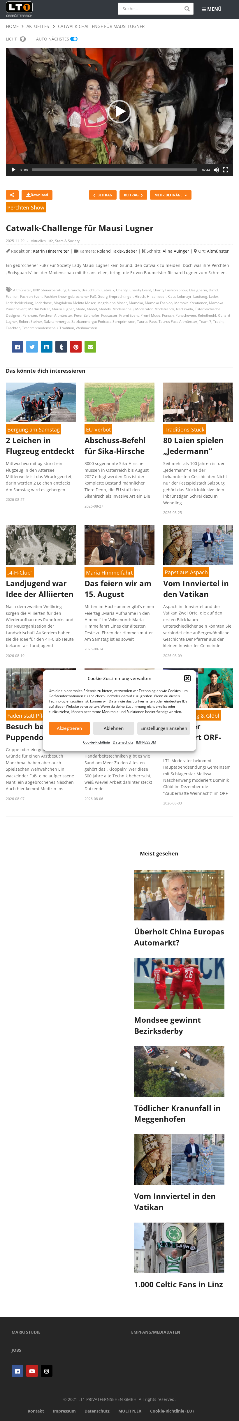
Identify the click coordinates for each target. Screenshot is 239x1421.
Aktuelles (38, 240)
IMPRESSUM (146, 742)
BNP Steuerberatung (49, 290)
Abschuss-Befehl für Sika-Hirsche (115, 446)
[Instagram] (46, 1371)
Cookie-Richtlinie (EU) (172, 1411)
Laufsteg (200, 296)
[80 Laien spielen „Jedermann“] (198, 402)
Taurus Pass (147, 321)
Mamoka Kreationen (190, 302)
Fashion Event (31, 296)
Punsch (168, 315)
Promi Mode (150, 315)
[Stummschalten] (216, 170)
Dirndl (214, 290)
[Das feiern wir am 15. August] (119, 545)
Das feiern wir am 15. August (118, 589)
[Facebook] (17, 1371)
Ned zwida (184, 309)
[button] (187, 678)
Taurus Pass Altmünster (178, 321)
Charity (122, 290)
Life (50, 240)
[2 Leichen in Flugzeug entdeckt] (41, 402)
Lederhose (43, 302)
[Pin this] (76, 347)
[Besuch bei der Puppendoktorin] (41, 688)
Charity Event (140, 290)
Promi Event (129, 315)
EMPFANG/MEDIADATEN (155, 1332)
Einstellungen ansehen (163, 728)
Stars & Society (67, 240)
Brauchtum (91, 290)
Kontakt (36, 1411)
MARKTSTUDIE (26, 1332)
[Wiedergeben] (13, 170)
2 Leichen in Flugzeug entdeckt (40, 446)
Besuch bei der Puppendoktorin (36, 732)
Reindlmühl (207, 315)
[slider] (114, 169)
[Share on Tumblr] (61, 347)
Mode (80, 309)
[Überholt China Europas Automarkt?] (179, 895)
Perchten (29, 315)
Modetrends (164, 309)
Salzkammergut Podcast (91, 321)
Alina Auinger (176, 251)
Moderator (144, 309)
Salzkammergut (57, 321)
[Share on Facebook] (17, 347)
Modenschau (123, 309)
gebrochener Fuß (82, 296)
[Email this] (90, 347)
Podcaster (109, 315)
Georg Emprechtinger (115, 296)
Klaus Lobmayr (179, 296)
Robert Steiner (30, 321)
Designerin (198, 290)
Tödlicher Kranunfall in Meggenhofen (177, 1113)
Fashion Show (55, 296)
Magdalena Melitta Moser (75, 302)
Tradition (66, 327)
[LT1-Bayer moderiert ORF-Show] (198, 688)
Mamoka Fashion (159, 302)
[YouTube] (32, 1371)
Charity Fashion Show (170, 290)
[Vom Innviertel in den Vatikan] (198, 545)
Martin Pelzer (39, 309)
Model (92, 309)
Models (105, 309)
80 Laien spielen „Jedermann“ (193, 446)
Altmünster (218, 251)
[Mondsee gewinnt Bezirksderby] (179, 983)
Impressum (64, 1411)
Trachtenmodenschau (40, 327)
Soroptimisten (124, 321)
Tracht (218, 321)
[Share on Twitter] (32, 347)
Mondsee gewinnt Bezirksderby (167, 1025)
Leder (213, 296)
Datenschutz (123, 742)
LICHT (11, 39)
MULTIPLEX (129, 1411)
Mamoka (136, 302)
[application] (119, 112)
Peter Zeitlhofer (86, 315)
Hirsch (140, 296)
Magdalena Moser (112, 302)
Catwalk (107, 290)
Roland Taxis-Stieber (117, 251)
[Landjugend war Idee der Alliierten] (41, 545)
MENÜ (214, 9)
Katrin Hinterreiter (51, 251)
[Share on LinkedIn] (46, 347)
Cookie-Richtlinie (96, 742)
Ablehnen (114, 728)
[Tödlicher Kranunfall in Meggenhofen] (179, 1071)
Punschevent (185, 315)
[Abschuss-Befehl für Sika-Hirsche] (119, 402)
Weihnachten (86, 327)
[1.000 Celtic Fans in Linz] (179, 1248)
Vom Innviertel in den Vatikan (196, 589)
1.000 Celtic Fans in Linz (178, 1284)
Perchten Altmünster (55, 315)
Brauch (74, 290)
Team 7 (205, 321)
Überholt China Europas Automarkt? (179, 937)
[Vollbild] (226, 170)
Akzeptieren (69, 728)
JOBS (16, 1350)
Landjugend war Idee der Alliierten (39, 589)
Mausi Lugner (63, 309)
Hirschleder (156, 296)
